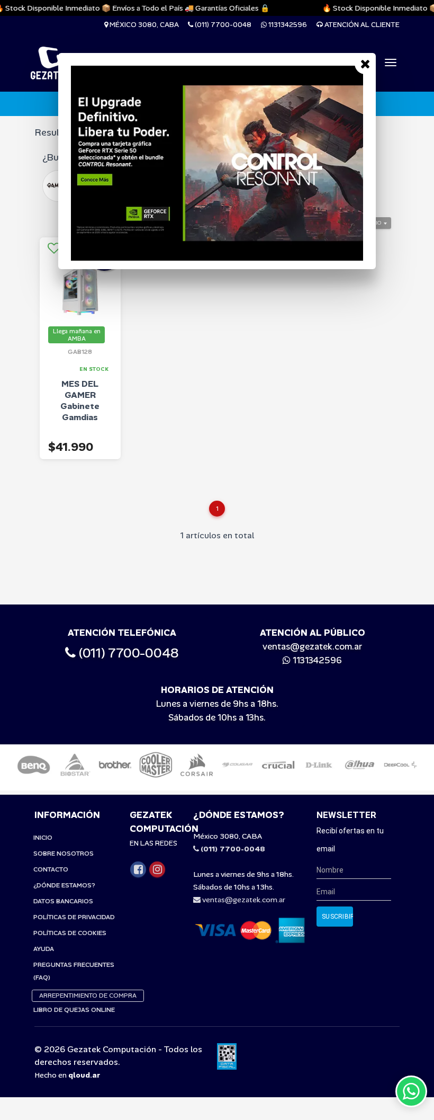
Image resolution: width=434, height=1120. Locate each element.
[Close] (365, 63)
